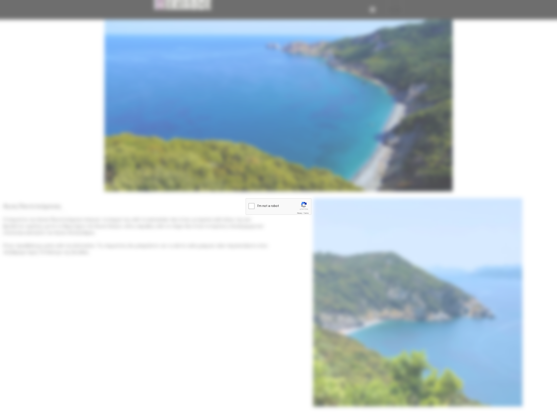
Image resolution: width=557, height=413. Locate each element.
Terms (306, 213)
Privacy (299, 213)
